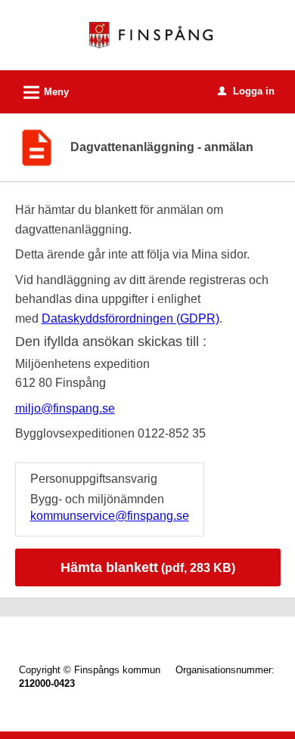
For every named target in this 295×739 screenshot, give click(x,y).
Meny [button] (44, 92)
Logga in (246, 91)
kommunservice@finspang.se (109, 515)
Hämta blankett (148, 567)
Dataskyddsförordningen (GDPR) (130, 318)
